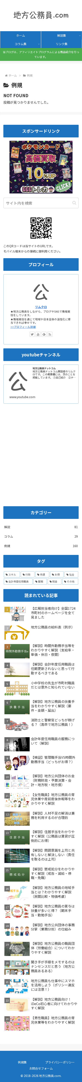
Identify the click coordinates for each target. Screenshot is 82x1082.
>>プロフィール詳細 (23, 327)
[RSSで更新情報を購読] (49, 334)
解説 (41, 527)
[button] (74, 202)
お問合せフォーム (41, 1068)
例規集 (22, 1062)
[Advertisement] (41, 459)
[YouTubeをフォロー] (38, 334)
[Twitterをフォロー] (32, 334)
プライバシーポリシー (60, 1062)
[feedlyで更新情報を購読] (43, 334)
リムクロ (41, 307)
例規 (41, 546)
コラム (41, 536)
